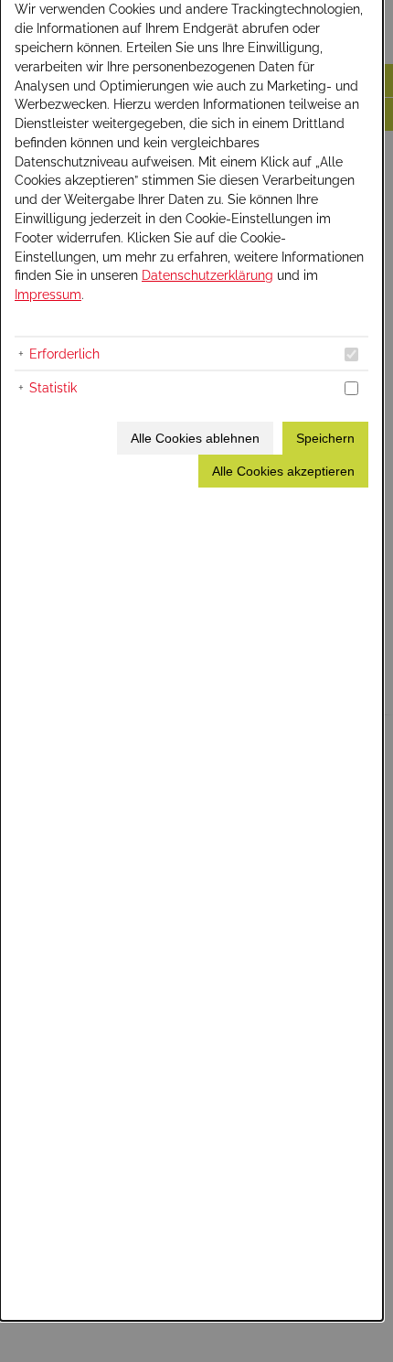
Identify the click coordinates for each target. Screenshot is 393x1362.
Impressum (48, 294)
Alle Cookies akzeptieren (283, 471)
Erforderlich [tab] (64, 353)
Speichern (325, 438)
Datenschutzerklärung (207, 275)
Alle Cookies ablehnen (195, 438)
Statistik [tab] (53, 387)
